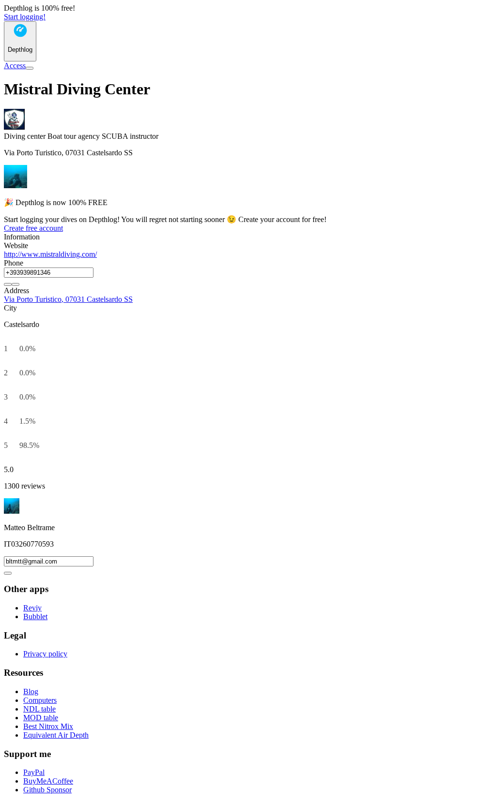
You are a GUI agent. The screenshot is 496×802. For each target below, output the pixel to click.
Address (16, 290)
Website (16, 245)
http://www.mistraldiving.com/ (50, 254)
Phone (13, 263)
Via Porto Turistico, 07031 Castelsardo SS (68, 299)
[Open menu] (29, 68)
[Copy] (8, 284)
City (10, 308)
